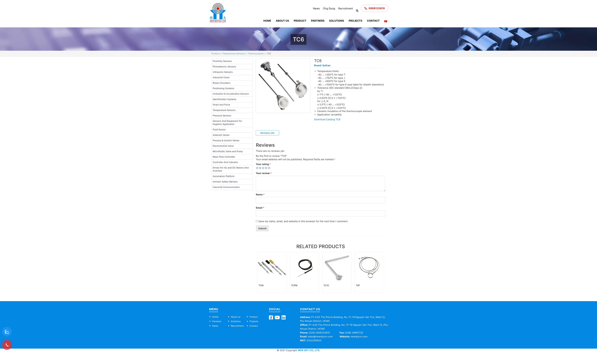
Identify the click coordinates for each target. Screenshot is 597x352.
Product (300, 20)
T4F (358, 285)
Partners (317, 20)
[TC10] (337, 267)
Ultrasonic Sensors (223, 72)
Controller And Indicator (225, 162)
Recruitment (345, 8)
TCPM (294, 285)
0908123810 (377, 8)
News (316, 8)
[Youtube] (277, 318)
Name (260, 194)
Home (267, 20)
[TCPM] (304, 267)
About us (282, 20)
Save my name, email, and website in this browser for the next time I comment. (303, 221)
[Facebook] (271, 318)
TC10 (326, 285)
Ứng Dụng (329, 8)
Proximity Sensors (222, 61)
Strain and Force (221, 104)
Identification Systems (224, 99)
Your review (263, 173)
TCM (261, 285)
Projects (355, 20)
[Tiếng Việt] (385, 21)
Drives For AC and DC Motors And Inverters (231, 169)
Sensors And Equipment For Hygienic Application (227, 123)
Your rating (263, 164)
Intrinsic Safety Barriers (225, 181)
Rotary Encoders (221, 83)
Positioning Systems (223, 88)
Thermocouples (256, 53)
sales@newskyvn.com (320, 336)
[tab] (267, 132)
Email (260, 207)
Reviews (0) (267, 132)
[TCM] (272, 267)
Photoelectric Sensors (224, 66)
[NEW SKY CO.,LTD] (218, 12)
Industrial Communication (226, 187)
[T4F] (369, 267)
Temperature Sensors (233, 53)
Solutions (336, 20)
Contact (373, 20)
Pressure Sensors (222, 115)
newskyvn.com (359, 336)
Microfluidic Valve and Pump (228, 151)
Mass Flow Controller (224, 157)
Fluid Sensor (219, 129)
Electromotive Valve (223, 146)
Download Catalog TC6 (327, 119)
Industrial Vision (221, 77)
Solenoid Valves (221, 135)
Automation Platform (223, 176)
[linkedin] (284, 318)
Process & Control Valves (226, 140)
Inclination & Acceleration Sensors (231, 94)
